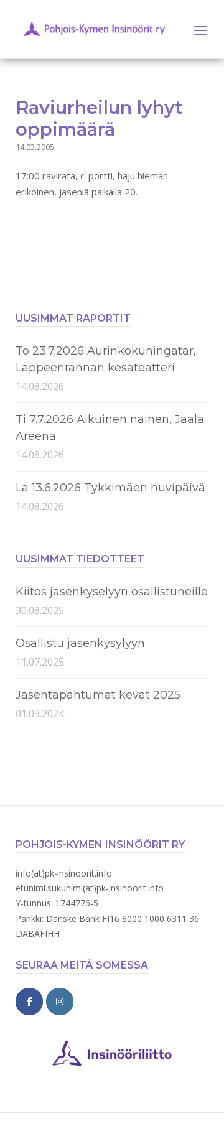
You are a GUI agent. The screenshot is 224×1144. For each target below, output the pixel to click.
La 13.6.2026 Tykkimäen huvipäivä (110, 488)
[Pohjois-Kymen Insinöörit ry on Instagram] (59, 1001)
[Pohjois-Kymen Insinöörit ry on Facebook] (29, 1001)
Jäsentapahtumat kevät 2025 (98, 695)
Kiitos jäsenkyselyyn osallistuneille (112, 591)
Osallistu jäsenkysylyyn (80, 643)
